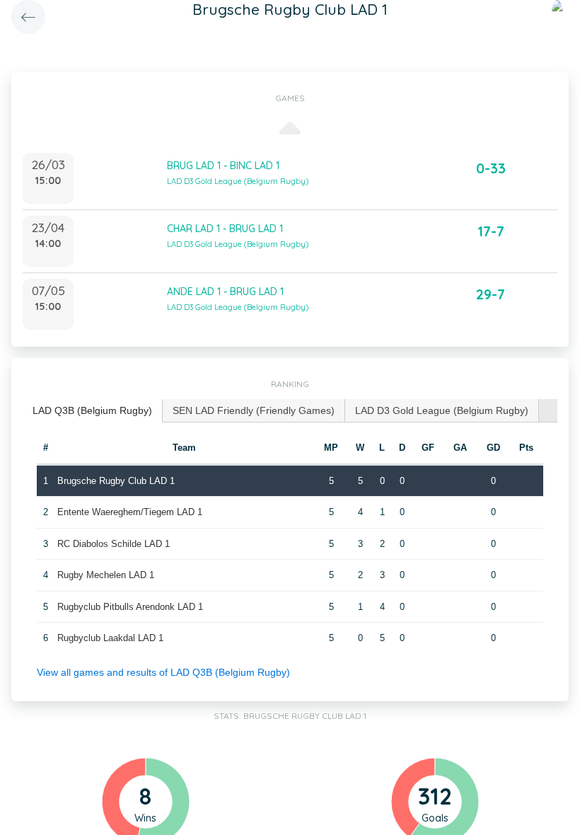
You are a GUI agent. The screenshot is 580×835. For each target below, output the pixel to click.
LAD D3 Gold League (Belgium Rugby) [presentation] (441, 410)
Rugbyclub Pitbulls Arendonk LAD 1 (130, 606)
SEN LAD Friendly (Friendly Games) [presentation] (254, 410)
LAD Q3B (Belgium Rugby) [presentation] (92, 410)
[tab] (93, 410)
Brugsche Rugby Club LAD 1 (116, 481)
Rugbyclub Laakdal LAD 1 (110, 638)
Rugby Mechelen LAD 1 (105, 575)
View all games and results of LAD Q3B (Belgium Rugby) (163, 672)
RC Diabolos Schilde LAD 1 (113, 544)
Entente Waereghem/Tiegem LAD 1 (129, 512)
